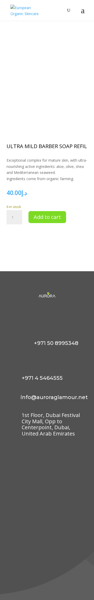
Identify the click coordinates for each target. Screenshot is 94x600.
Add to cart (47, 216)
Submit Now (65, 572)
